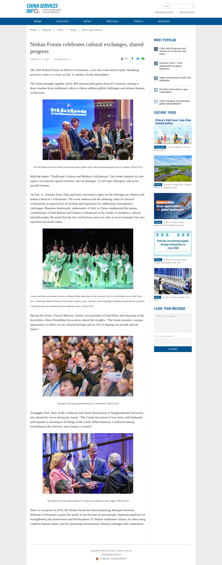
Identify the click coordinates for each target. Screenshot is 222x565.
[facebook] (132, 58)
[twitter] (137, 58)
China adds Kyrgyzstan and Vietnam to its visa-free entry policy (173, 51)
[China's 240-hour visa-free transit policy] (173, 131)
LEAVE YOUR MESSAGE (169, 308)
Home (38, 21)
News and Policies (92, 29)
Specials (112, 21)
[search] (192, 6)
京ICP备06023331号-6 (111, 554)
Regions (164, 21)
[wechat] (143, 58)
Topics (138, 21)
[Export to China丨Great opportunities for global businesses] (173, 206)
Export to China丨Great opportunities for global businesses (170, 66)
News (87, 21)
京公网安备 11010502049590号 (112, 559)
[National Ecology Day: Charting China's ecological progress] (173, 168)
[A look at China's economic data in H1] (173, 281)
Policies (63, 21)
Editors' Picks (165, 112)
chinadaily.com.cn (164, 12)
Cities (60, 29)
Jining (72, 29)
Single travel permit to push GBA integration (175, 79)
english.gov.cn (187, 12)
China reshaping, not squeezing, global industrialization (174, 102)
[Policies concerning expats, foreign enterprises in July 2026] (173, 243)
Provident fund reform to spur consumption (173, 90)
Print (126, 58)
